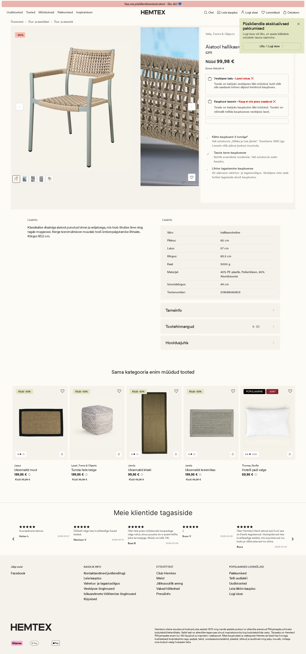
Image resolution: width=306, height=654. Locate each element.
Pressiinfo (163, 594)
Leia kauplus (92, 578)
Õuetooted (17, 21)
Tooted (30, 12)
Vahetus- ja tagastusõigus (102, 583)
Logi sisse (236, 594)
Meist (160, 578)
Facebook (18, 573)
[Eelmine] (19, 106)
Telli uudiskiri (238, 578)
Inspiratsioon (84, 12)
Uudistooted (15, 12)
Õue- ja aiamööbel (38, 21)
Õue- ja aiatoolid (63, 21)
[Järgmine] (191, 106)
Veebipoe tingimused (99, 589)
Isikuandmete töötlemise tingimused (110, 594)
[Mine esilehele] (153, 12)
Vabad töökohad (168, 589)
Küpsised (90, 599)
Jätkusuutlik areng (169, 583)
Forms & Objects (224, 34)
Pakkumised (65, 12)
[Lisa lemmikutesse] (191, 177)
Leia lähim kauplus (242, 589)
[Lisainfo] (29, 475)
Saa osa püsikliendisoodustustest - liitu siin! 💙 (153, 3)
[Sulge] (298, 23)
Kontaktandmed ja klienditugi (104, 573)
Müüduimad (46, 12)
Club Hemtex (166, 573)
